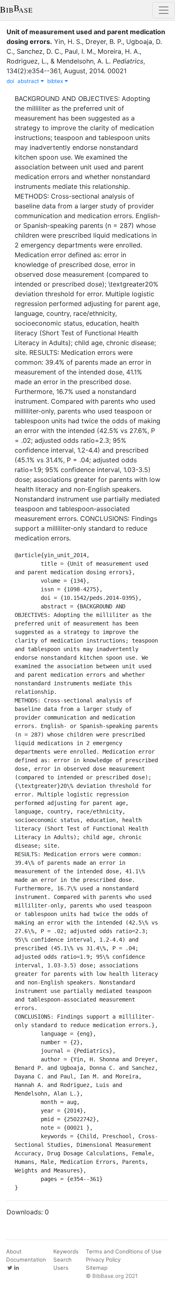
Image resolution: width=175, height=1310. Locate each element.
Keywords (66, 1251)
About (14, 1251)
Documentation (26, 1259)
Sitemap (96, 1267)
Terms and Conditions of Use (124, 1251)
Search (62, 1259)
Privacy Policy (103, 1259)
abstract (29, 81)
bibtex (56, 81)
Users (60, 1267)
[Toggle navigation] (163, 10)
